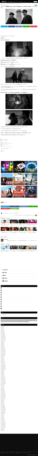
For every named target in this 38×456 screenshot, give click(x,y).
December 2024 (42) (3, 350)
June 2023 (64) (2, 372)
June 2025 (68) (2, 343)
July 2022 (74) (2, 385)
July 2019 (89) (2, 429)
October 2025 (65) (3, 338)
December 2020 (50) (3, 408)
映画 (8, 321)
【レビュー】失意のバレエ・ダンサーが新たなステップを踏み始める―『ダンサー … (32, 250)
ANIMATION (17, 1)
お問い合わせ (28, 452)
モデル (27, 320)
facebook (6, 269)
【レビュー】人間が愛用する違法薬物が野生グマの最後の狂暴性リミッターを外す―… (23, 251)
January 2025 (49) (3, 349)
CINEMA (14, 1)
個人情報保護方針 (18, 452)
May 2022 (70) (2, 388)
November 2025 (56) (3, 337)
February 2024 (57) (3, 362)
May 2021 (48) (2, 402)
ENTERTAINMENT (10, 1)
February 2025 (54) (3, 348)
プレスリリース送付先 (23, 452)
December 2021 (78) (3, 394)
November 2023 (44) (3, 366)
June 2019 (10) (2, 430)
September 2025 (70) (3, 339)
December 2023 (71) (3, 365)
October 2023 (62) (3, 367)
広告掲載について (12, 452)
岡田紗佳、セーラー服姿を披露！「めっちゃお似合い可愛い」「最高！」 (10, 287)
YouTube (5, 278)
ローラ (31, 320)
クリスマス (9, 320)
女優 (1, 321)
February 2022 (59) (3, 391)
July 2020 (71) (2, 414)
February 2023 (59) (3, 377)
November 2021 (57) (3, 395)
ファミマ (15, 320)
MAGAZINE (21, 1)
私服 (16, 321)
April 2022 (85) (2, 389)
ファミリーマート (19, 320)
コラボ (13, 320)
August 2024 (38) (3, 355)
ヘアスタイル (22, 320)
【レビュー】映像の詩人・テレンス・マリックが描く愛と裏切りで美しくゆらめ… (5, 232)
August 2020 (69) (3, 413)
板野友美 (13, 321)
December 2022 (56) (3, 379)
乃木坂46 (34, 320)
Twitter (5, 272)
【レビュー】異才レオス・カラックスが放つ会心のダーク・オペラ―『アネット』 (23, 224)
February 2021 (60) (3, 406)
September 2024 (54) (3, 354)
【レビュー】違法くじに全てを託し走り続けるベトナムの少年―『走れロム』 (23, 232)
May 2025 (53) (2, 344)
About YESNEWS (2, 452)
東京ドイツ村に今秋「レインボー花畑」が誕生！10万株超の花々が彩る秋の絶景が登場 (12, 292)
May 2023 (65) (2, 373)
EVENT (24, 1)
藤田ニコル (19, 321)
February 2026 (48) (3, 333)
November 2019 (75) (3, 424)
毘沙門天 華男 (6, 239)
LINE (5, 275)
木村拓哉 (11, 321)
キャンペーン (5, 320)
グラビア (11, 320)
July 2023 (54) (2, 371)
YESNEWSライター (7, 452)
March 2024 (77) (3, 361)
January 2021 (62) (3, 407)
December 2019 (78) (3, 423)
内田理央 (36, 320)
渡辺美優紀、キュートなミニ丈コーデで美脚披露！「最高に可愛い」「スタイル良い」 (12, 301)
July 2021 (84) (2, 400)
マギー (25, 320)
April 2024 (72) (2, 360)
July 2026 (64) (2, 327)
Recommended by (32, 198)
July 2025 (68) (2, 342)
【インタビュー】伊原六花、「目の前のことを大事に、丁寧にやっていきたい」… (5, 224)
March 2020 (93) (3, 419)
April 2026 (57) (2, 331)
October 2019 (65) (3, 425)
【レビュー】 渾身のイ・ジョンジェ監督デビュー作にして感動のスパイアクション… (14, 251)
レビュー (5, 202)
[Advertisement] (19, 32)
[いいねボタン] (2, 150)
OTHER (30, 1)
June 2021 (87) (2, 401)
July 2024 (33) (2, 356)
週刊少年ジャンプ (25, 321)
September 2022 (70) (3, 383)
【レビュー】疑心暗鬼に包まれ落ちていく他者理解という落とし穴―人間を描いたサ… (5, 251)
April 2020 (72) (2, 418)
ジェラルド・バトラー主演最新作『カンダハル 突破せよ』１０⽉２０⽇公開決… (32, 232)
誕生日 (21, 321)
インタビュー (2, 320)
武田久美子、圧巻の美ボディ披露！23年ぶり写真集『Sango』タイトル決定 (11, 308)
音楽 (28, 321)
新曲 (7, 321)
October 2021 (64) (3, 396)
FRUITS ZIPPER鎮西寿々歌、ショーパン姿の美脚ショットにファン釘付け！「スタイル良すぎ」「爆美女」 (14, 299)
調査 (22, 321)
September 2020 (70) (3, 412)
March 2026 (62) (3, 332)
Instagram (6, 280)
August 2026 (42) (3, 326)
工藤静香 (5, 321)
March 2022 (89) (3, 390)
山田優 (3, 321)
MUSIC (27, 1)
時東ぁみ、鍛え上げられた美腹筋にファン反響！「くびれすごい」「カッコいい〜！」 (12, 294)
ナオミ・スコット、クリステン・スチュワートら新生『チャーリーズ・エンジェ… (14, 224)
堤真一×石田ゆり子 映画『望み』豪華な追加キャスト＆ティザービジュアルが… (32, 224)
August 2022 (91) (3, 384)
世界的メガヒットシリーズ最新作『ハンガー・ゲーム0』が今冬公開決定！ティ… (14, 232)
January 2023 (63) (3, 378)
